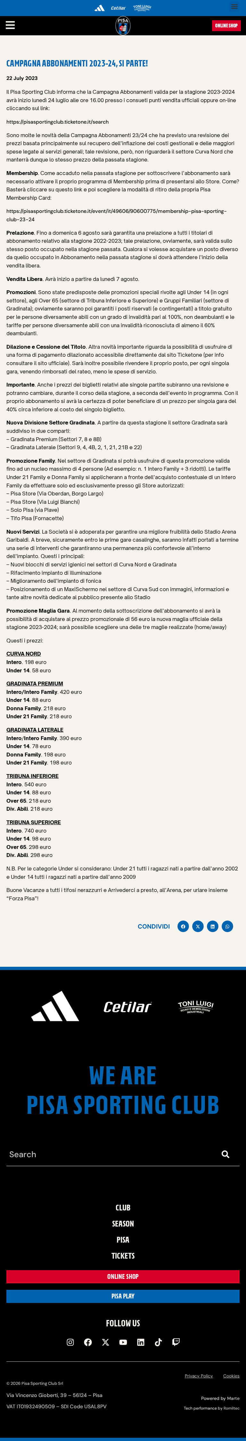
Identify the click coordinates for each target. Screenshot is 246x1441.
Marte (233, 1398)
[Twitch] (176, 1342)
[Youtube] (123, 1342)
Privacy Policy (199, 1376)
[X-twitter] (105, 1342)
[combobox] (110, 1154)
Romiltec (232, 1408)
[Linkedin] (141, 1342)
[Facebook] (88, 1342)
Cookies (231, 1376)
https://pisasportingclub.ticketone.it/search (57, 121)
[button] (234, 6)
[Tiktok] (158, 1342)
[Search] (227, 1154)
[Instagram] (70, 1342)
